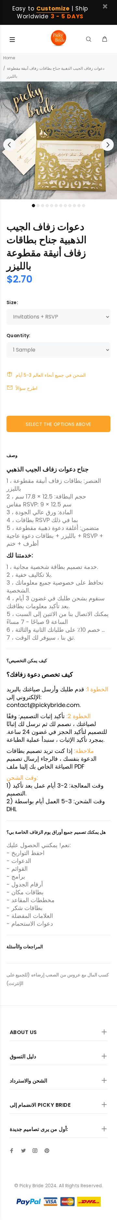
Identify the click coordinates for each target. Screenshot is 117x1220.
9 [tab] (70, 205)
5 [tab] (51, 205)
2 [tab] (38, 205)
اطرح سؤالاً (26, 388)
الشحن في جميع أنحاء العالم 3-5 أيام (51, 375)
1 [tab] (33, 205)
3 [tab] (42, 205)
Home (9, 58)
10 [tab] (74, 205)
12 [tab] (83, 205)
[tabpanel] (58, 140)
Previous (9, 144)
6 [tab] (56, 205)
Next (107, 144)
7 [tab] (60, 205)
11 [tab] (79, 205)
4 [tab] (47, 205)
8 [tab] (65, 205)
